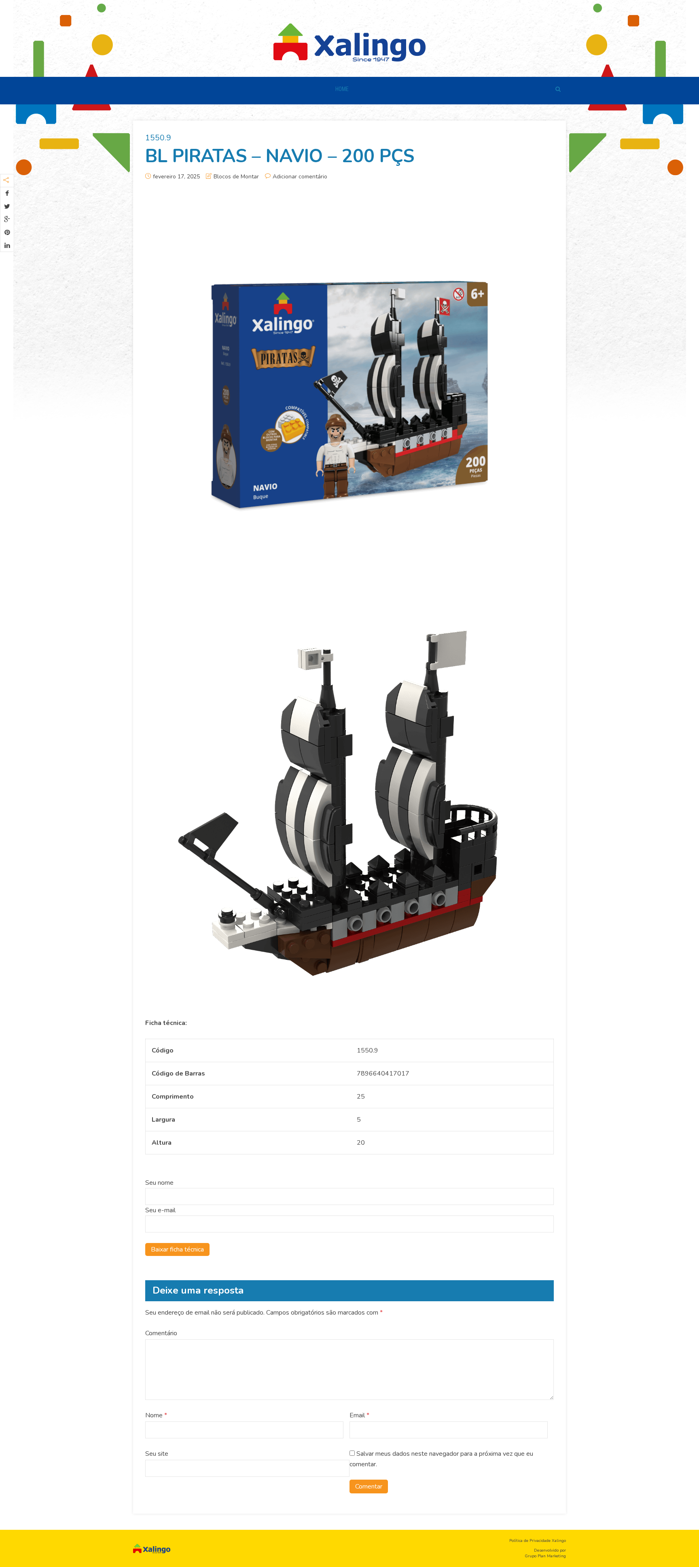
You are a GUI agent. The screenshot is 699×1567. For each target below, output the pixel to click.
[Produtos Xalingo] (349, 41)
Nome (156, 1415)
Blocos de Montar (236, 176)
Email (359, 1415)
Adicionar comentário (300, 176)
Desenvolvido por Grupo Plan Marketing (545, 1553)
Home (342, 89)
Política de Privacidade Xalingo (537, 1541)
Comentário (161, 1333)
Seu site (156, 1453)
